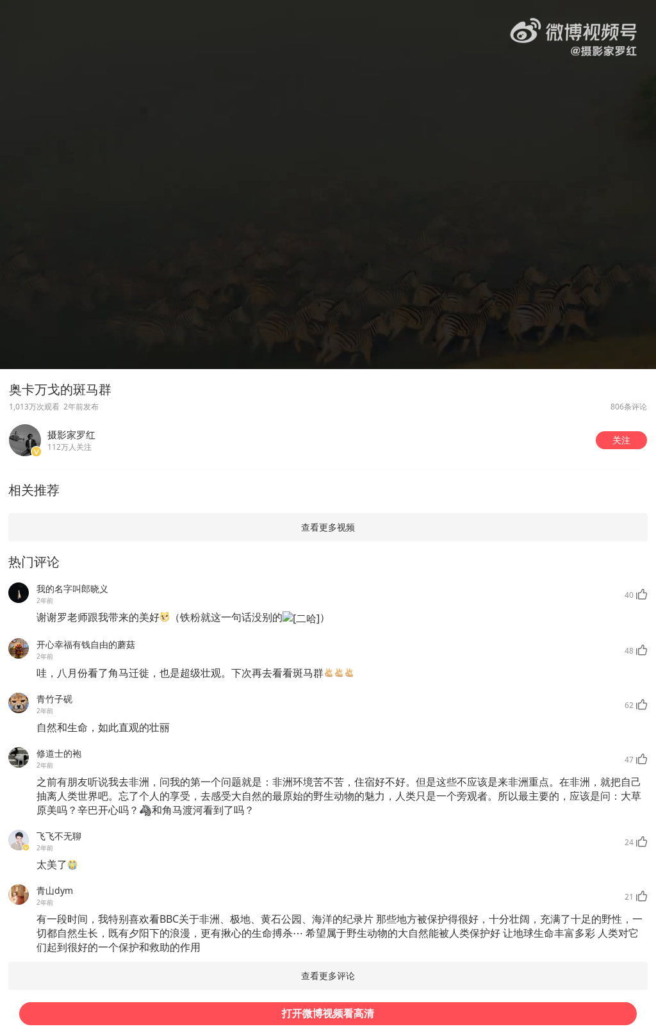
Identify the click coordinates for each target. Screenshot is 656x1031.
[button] (621, 440)
